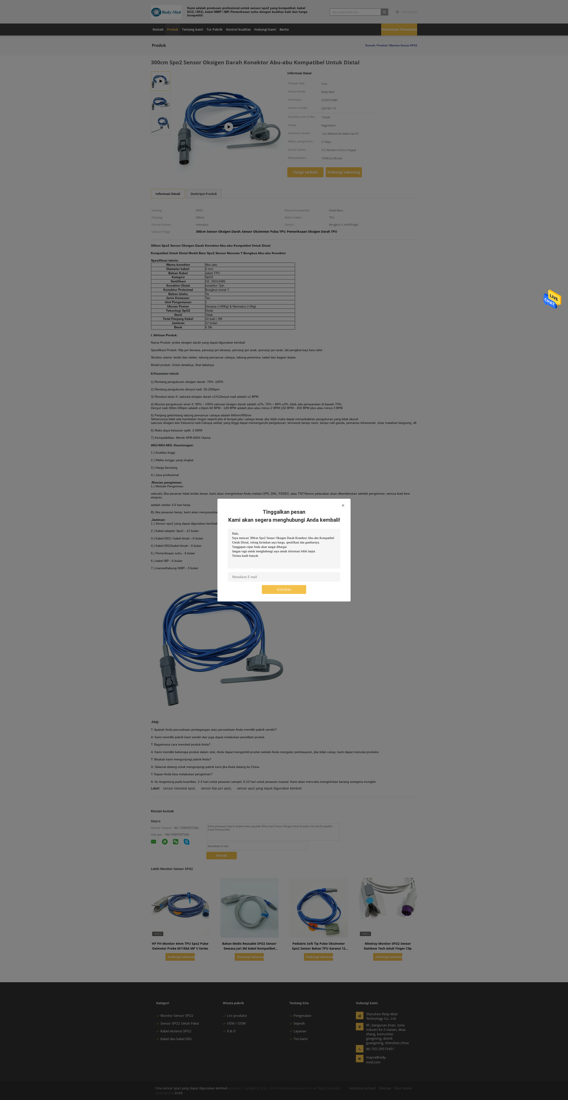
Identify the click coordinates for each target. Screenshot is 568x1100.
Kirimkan (284, 589)
